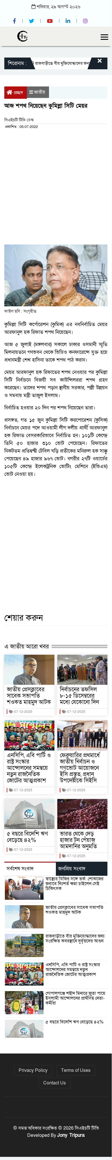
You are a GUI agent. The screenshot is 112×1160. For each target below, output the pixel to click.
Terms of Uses (76, 1070)
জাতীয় (39, 92)
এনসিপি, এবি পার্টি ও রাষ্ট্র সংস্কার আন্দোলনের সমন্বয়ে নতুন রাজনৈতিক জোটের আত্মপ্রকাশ (29, 768)
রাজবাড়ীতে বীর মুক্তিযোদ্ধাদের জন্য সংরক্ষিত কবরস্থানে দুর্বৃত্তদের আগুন (75, 938)
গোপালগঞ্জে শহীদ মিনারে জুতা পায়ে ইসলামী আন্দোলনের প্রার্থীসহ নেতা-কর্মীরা (75, 998)
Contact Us (54, 1083)
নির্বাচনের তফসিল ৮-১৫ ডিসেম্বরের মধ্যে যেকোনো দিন (79, 696)
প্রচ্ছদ (18, 93)
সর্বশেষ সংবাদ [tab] (20, 868)
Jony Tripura (71, 1135)
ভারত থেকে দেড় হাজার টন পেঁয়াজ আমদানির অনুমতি (78, 840)
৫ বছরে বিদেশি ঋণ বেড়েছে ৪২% (27, 837)
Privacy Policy (33, 1070)
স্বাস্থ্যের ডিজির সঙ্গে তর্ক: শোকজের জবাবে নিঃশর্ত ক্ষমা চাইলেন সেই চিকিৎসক (74, 884)
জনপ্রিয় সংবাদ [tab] (71, 868)
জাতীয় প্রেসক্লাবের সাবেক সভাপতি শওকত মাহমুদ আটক (29, 696)
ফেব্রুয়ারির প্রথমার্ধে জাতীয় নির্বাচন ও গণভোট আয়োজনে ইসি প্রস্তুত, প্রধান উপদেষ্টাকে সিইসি (80, 768)
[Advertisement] (56, 188)
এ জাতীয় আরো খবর (26, 646)
